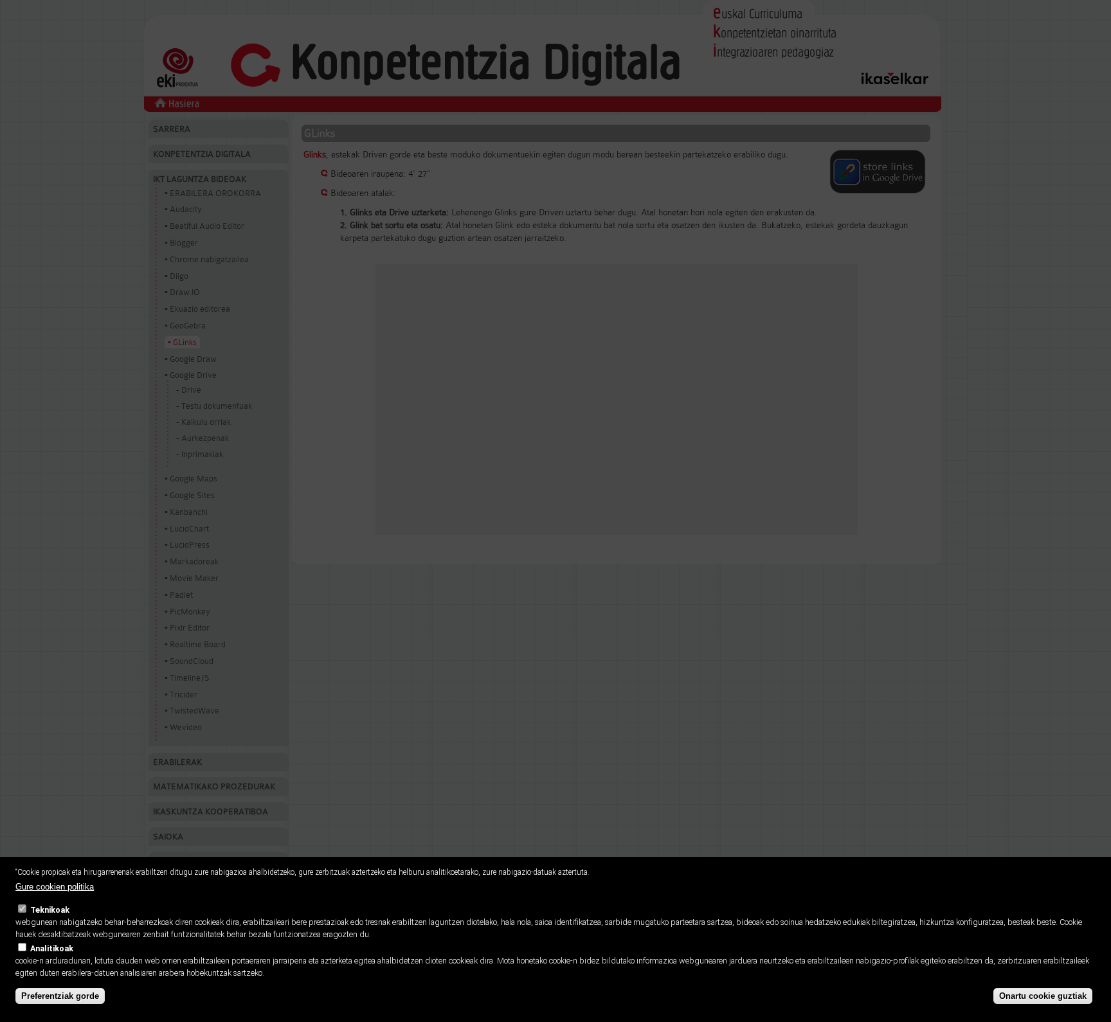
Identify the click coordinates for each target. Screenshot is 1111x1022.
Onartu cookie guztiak (1043, 996)
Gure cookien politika (54, 887)
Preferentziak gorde (60, 996)
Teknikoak (49, 910)
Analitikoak (51, 948)
